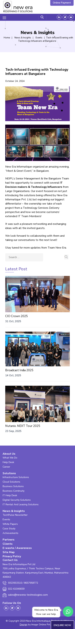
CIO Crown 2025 (16, 316)
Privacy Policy (12, 556)
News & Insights (14, 511)
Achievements (10, 533)
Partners (8, 540)
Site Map (9, 552)
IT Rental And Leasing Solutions (21, 504)
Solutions (9, 473)
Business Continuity (13, 491)
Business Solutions (13, 486)
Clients (8, 544)
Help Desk (8, 462)
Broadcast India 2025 (19, 370)
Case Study (9, 528)
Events (6, 519)
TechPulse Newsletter (15, 515)
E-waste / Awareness (17, 548)
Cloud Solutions (11, 481)
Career (6, 466)
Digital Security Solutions (17, 500)
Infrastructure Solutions (16, 477)
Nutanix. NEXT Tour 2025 (22, 426)
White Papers (10, 524)
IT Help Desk (10, 495)
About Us (9, 454)
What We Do (10, 457)
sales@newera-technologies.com (28, 595)
